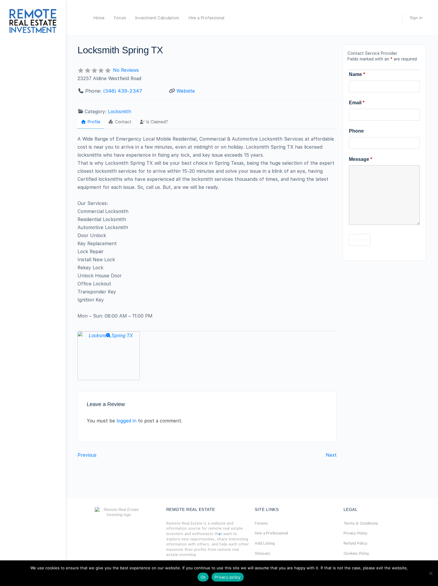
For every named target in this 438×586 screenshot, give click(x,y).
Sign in (416, 17)
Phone (356, 130)
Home (99, 17)
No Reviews (126, 70)
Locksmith (119, 111)
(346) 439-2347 (122, 91)
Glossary (262, 553)
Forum (120, 17)
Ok (203, 577)
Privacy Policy (356, 533)
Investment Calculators (157, 17)
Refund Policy (355, 543)
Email (356, 102)
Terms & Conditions (361, 523)
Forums (261, 523)
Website (185, 91)
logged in (126, 421)
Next (331, 455)
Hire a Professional (206, 17)
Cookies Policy (356, 553)
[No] (431, 573)
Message (360, 159)
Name (357, 74)
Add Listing (264, 543)
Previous (87, 455)
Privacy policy (228, 577)
